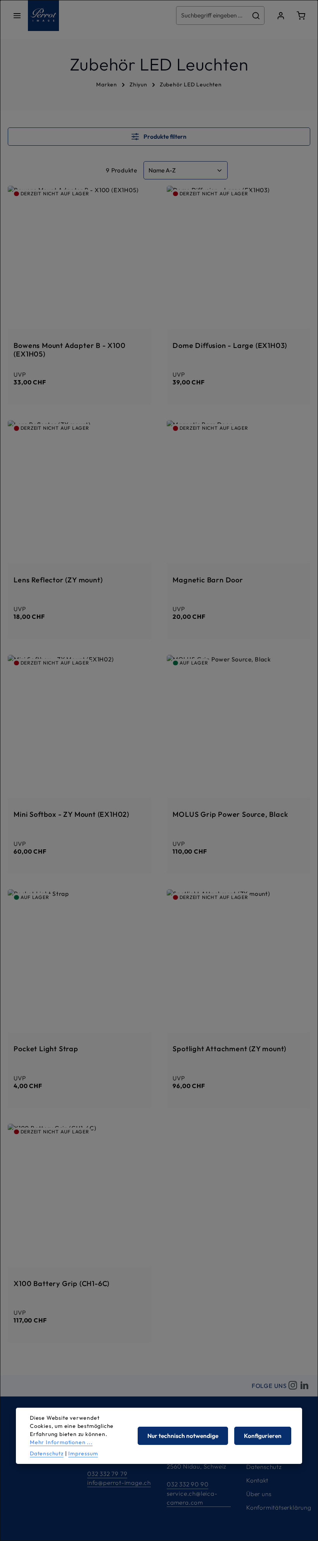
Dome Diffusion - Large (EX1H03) (230, 345)
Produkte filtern (164, 136)
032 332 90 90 (187, 1484)
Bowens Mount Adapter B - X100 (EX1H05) (69, 350)
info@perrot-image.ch (119, 1482)
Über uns (258, 1494)
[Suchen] (256, 15)
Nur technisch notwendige (182, 1435)
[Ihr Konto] (280, 15)
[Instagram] (293, 1385)
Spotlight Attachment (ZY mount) (229, 1049)
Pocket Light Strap (46, 1049)
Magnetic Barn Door (208, 580)
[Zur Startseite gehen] (43, 15)
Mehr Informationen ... (61, 1442)
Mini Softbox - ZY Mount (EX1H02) (71, 814)
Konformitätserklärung (278, 1507)
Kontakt (257, 1480)
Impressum (83, 1453)
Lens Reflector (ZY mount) (58, 580)
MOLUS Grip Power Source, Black (230, 814)
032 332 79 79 (107, 1473)
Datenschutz (264, 1466)
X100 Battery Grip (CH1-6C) (61, 1283)
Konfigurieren (263, 1435)
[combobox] (212, 15)
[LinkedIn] (304, 1385)
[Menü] (17, 15)
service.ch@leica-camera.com (192, 1498)
